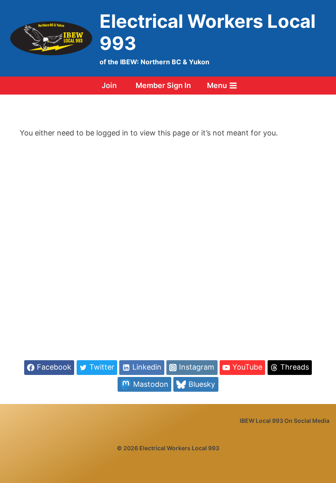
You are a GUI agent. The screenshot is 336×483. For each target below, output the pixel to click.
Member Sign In (163, 85)
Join (109, 85)
